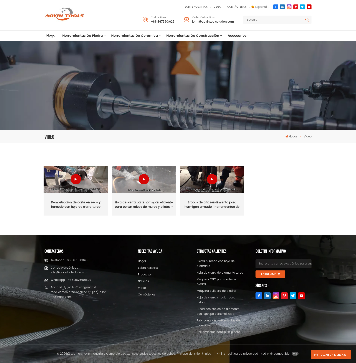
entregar (268, 274)
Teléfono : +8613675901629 (69, 260)
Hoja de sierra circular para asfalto (216, 300)
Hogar (51, 35)
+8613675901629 (162, 21)
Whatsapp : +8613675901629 (71, 280)
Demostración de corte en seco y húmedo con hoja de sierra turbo (75, 204)
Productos (145, 274)
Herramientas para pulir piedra (218, 332)
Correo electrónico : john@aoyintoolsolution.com (70, 270)
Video (217, 7)
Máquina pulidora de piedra (216, 291)
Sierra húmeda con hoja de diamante (216, 263)
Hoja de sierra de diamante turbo (220, 272)
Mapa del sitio (190, 353)
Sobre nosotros (196, 7)
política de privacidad (243, 353)
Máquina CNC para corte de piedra (216, 282)
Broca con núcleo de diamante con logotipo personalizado (218, 311)
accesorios (237, 35)
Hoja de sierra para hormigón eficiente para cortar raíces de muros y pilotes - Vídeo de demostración (144, 204)
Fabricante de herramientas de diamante (218, 323)
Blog (208, 353)
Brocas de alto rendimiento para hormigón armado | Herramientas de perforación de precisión (212, 204)
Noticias (143, 281)
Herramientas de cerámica (134, 35)
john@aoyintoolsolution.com (213, 21)
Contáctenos (237, 7)
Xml (219, 353)
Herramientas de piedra (82, 35)
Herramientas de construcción (192, 35)
